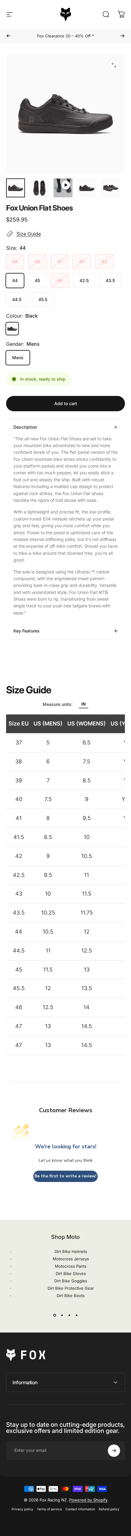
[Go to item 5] (110, 187)
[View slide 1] (54, 1315)
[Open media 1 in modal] (114, 65)
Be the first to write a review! (65, 1176)
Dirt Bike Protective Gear (71, 1288)
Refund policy (109, 1509)
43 (104, 261)
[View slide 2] (62, 1315)
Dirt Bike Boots (71, 1295)
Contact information (80, 1509)
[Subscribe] (114, 1451)
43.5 (110, 280)
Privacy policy (22, 1509)
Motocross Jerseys (71, 1258)
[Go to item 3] (63, 187)
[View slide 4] (76, 1315)
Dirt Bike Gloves (71, 1273)
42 (81, 261)
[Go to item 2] (39, 187)
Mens (17, 357)
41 (59, 261)
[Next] (122, 35)
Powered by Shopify (88, 1499)
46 (59, 280)
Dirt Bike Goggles (70, 1280)
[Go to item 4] (86, 187)
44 (15, 280)
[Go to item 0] (15, 187)
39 (15, 261)
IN (83, 703)
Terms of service (49, 1509)
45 (37, 280)
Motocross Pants (71, 1266)
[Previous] (8, 35)
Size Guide (28, 234)
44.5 (16, 299)
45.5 (42, 299)
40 (37, 261)
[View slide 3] (69, 1315)
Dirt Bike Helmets (71, 1251)
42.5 (84, 280)
